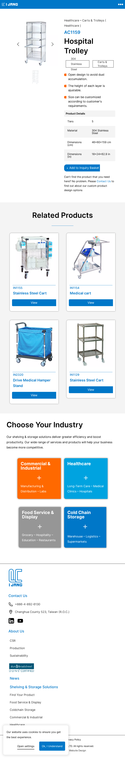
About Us (16, 631)
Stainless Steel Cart (30, 293)
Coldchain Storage (22, 709)
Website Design (77, 750)
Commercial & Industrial (26, 717)
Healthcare (71, 20)
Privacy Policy (73, 739)
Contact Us (104, 181)
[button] (18, 44)
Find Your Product (22, 695)
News (14, 678)
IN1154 (74, 288)
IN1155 (17, 288)
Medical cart (80, 293)
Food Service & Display (25, 702)
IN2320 (18, 374)
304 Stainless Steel (76, 64)
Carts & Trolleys (102, 64)
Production (17, 648)
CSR (13, 640)
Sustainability (19, 655)
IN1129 (74, 374)
